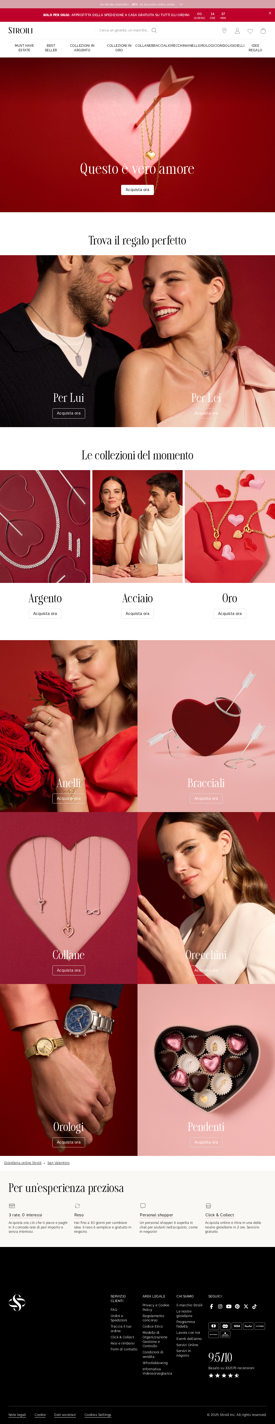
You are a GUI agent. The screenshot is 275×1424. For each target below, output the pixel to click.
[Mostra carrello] (263, 31)
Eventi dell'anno (189, 1339)
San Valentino (59, 1163)
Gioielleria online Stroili (22, 1163)
